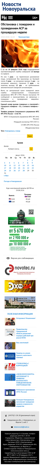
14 (24, 165)
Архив (6, 146)
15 (28, 165)
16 (33, 165)
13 (19, 165)
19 (15, 168)
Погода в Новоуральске (13, 181)
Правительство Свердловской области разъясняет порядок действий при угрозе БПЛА (24, 333)
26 (15, 170)
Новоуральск (10, 131)
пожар (17, 131)
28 (24, 170)
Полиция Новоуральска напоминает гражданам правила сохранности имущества (25, 403)
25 (10, 170)
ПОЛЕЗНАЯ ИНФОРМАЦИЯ (20, 314)
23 (33, 168)
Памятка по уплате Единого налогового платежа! (24, 355)
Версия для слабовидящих (22, 258)
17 (5, 168)
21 (24, 168)
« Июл (6, 175)
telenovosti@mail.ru (21, 427)
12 (15, 165)
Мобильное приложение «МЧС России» (25, 391)
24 (5, 170)
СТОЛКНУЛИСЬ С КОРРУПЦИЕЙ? (22, 364)
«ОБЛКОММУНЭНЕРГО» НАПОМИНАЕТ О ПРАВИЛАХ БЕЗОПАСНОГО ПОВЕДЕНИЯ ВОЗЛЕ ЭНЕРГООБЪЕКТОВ (25, 379)
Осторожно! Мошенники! (25, 318)
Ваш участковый (22, 342)
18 (10, 168)
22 (28, 168)
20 (19, 168)
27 (19, 170)
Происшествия (23, 37)
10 (5, 165)
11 (10, 165)
